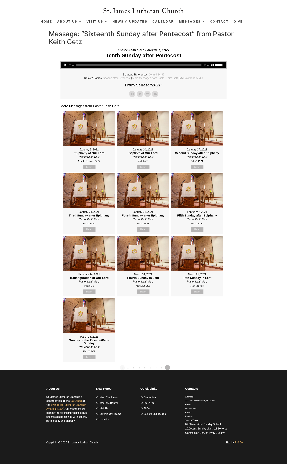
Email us (188, 416)
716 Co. (239, 442)
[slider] (138, 65)
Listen (89, 167)
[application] (143, 65)
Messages (190, 21)
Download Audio (193, 78)
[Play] (65, 65)
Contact (219, 21)
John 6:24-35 (156, 74)
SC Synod (76, 400)
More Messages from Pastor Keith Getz (155, 78)
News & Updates (129, 21)
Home (46, 21)
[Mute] (212, 65)
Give (238, 21)
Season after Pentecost (116, 78)
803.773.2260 (191, 408)
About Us (67, 21)
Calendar (163, 21)
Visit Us (95, 21)
